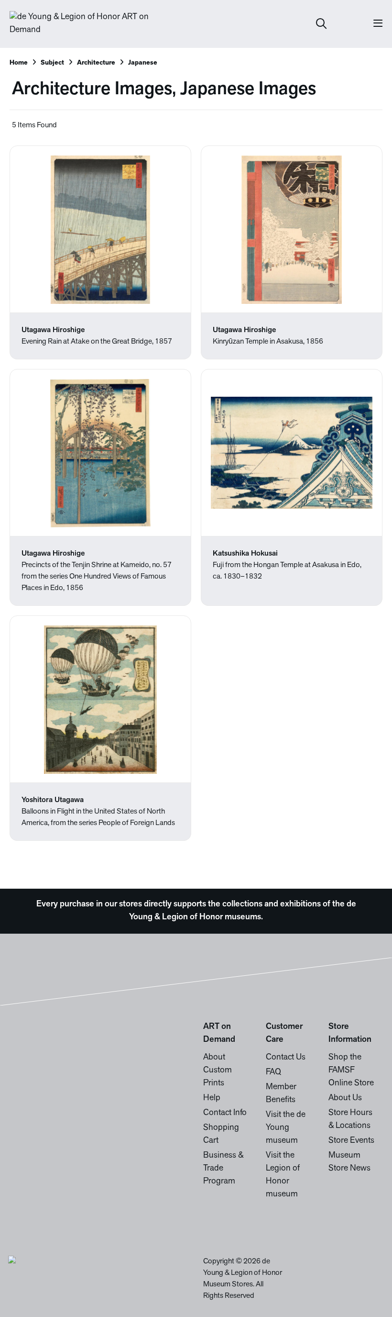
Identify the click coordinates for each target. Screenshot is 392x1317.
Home (19, 63)
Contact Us (285, 1057)
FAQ (273, 1072)
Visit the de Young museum (285, 1128)
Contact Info (225, 1113)
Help (211, 1098)
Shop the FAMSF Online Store (351, 1070)
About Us (345, 1098)
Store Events (351, 1141)
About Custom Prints (217, 1070)
